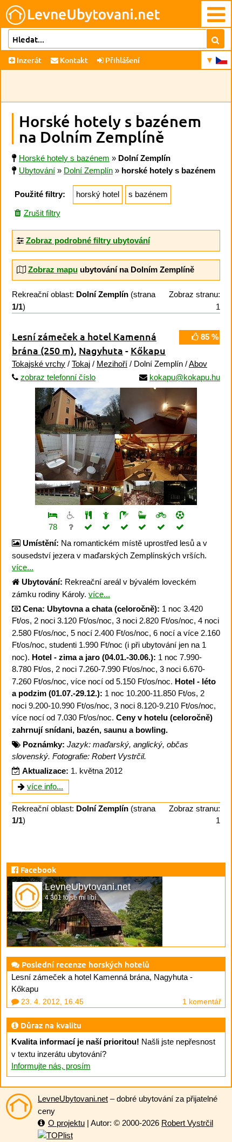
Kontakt (73, 60)
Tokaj (81, 363)
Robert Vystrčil (187, 1122)
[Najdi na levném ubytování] (215, 38)
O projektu (66, 1122)
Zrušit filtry (42, 213)
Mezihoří (112, 363)
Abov (198, 363)
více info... (45, 786)
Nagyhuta (101, 350)
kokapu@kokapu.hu (184, 377)
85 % (209, 336)
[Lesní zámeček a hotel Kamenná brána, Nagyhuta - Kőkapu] (116, 446)
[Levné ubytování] (18, 1106)
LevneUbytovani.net (73, 1098)
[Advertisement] (116, 86)
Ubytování (37, 170)
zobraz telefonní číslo (58, 377)
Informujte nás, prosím (51, 1065)
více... (22, 567)
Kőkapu (148, 350)
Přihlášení (122, 60)
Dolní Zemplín (88, 170)
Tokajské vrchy (38, 363)
